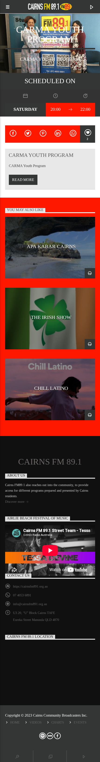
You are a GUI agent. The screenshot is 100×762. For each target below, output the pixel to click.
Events (80, 722)
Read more (23, 180)
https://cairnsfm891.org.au (30, 586)
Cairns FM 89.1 (50, 461)
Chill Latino (51, 388)
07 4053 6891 (22, 595)
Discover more (15, 501)
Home (15, 722)
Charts (57, 722)
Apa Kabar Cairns (51, 246)
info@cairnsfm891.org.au (30, 604)
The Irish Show (51, 317)
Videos (36, 722)
